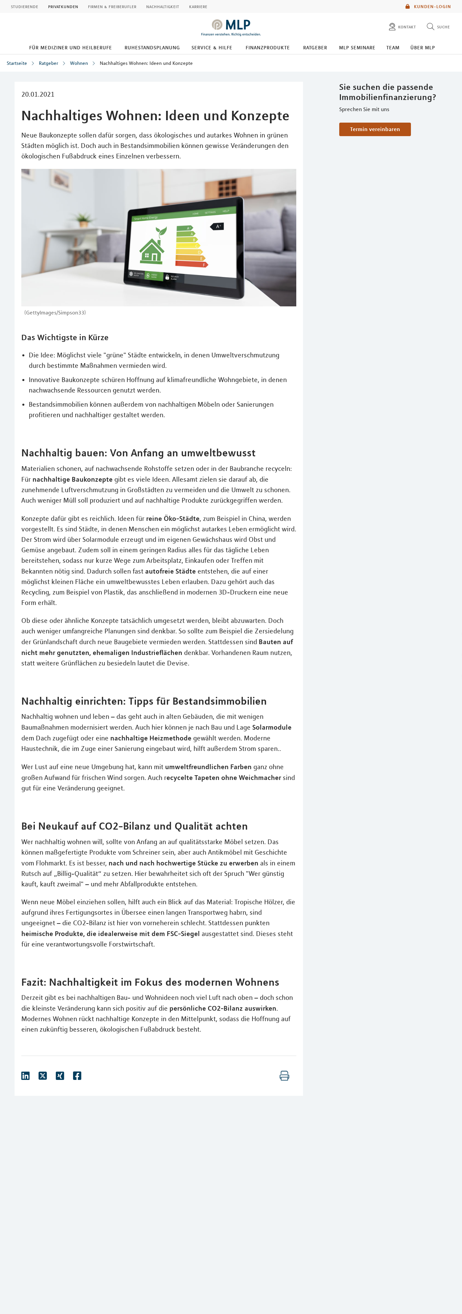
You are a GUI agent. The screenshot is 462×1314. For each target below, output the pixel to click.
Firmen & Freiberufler (112, 6)
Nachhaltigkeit (162, 6)
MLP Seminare (357, 47)
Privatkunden (63, 6)
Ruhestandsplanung (152, 47)
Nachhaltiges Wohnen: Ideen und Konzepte (146, 63)
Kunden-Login (432, 6)
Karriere (198, 6)
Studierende (24, 6)
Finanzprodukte (268, 47)
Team (392, 47)
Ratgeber (315, 47)
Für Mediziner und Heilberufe (70, 47)
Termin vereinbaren (375, 129)
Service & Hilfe (211, 47)
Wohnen (79, 63)
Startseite (17, 63)
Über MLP (422, 47)
